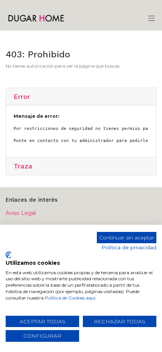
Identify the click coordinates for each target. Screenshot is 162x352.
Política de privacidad (128, 247)
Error (22, 96)
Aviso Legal (21, 213)
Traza (23, 166)
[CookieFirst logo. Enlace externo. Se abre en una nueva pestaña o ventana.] (8, 255)
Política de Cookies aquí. (70, 298)
